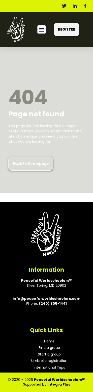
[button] (41, 29)
